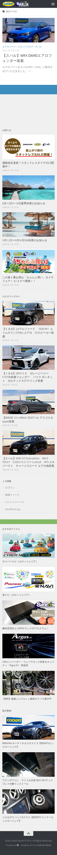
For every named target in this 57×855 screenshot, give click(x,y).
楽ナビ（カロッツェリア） (16, 595)
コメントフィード (14, 502)
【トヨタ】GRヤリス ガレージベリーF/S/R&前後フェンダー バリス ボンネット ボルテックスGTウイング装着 (27, 377)
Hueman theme (44, 845)
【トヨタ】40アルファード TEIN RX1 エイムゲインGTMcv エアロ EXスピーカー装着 (28, 332)
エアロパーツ (9, 46)
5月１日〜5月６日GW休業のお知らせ (24, 240)
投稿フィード (12, 494)
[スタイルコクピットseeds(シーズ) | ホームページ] (20, 4)
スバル (38, 46)
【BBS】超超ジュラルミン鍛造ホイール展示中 (27, 698)
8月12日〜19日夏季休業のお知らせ (23, 203)
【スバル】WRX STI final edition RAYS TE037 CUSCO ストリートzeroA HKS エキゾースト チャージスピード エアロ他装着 (28, 462)
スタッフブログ (25, 46)
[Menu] (53, 4)
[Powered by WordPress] (18, 845)
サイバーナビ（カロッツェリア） (20, 561)
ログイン (10, 487)
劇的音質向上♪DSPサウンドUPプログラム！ (25, 628)
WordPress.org (12, 509)
